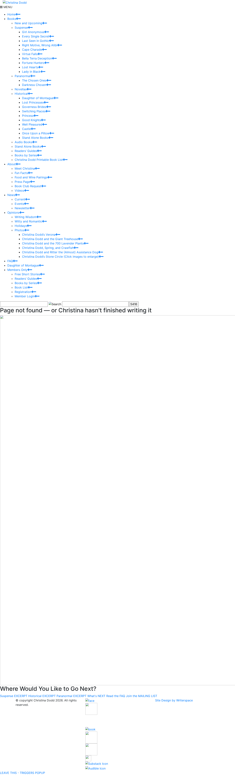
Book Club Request (28, 186)
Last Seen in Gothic (35, 41)
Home (11, 14)
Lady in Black (31, 71)
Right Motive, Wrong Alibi (39, 45)
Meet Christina (25, 168)
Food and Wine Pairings (31, 177)
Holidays (21, 226)
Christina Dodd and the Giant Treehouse (50, 239)
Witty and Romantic (28, 221)
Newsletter (22, 208)
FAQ (10, 261)
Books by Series (26, 155)
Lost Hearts (30, 67)
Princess (28, 115)
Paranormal (22, 76)
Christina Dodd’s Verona (38, 234)
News (11, 195)
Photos (19, 230)
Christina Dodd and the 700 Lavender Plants (53, 243)
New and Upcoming (28, 23)
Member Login (25, 296)
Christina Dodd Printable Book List (39, 159)
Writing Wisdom (26, 217)
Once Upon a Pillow (35, 133)
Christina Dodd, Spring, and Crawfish (48, 248)
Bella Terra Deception (37, 58)
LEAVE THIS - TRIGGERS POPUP (22, 773)
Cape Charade (32, 49)
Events (19, 204)
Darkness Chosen (34, 85)
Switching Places (34, 111)
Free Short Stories (27, 274)
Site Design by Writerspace (174, 700)
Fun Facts (21, 173)
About (11, 164)
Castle (26, 129)
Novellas (21, 89)
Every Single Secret (35, 36)
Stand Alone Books (35, 137)
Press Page (22, 182)
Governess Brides (34, 107)
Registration (23, 292)
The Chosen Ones (34, 80)
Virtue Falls (30, 54)
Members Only (17, 270)
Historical (21, 93)
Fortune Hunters (33, 63)
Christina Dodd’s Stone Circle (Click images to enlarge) (60, 256)
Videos (19, 190)
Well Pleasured (32, 124)
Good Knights (31, 120)
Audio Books (23, 142)
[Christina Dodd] (15, 2)
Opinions (13, 212)
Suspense (21, 27)
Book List (21, 287)
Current (20, 199)
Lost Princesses (33, 102)
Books (11, 19)
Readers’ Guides (26, 151)
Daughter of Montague (38, 98)
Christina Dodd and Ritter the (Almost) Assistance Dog (60, 252)
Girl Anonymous (33, 32)
